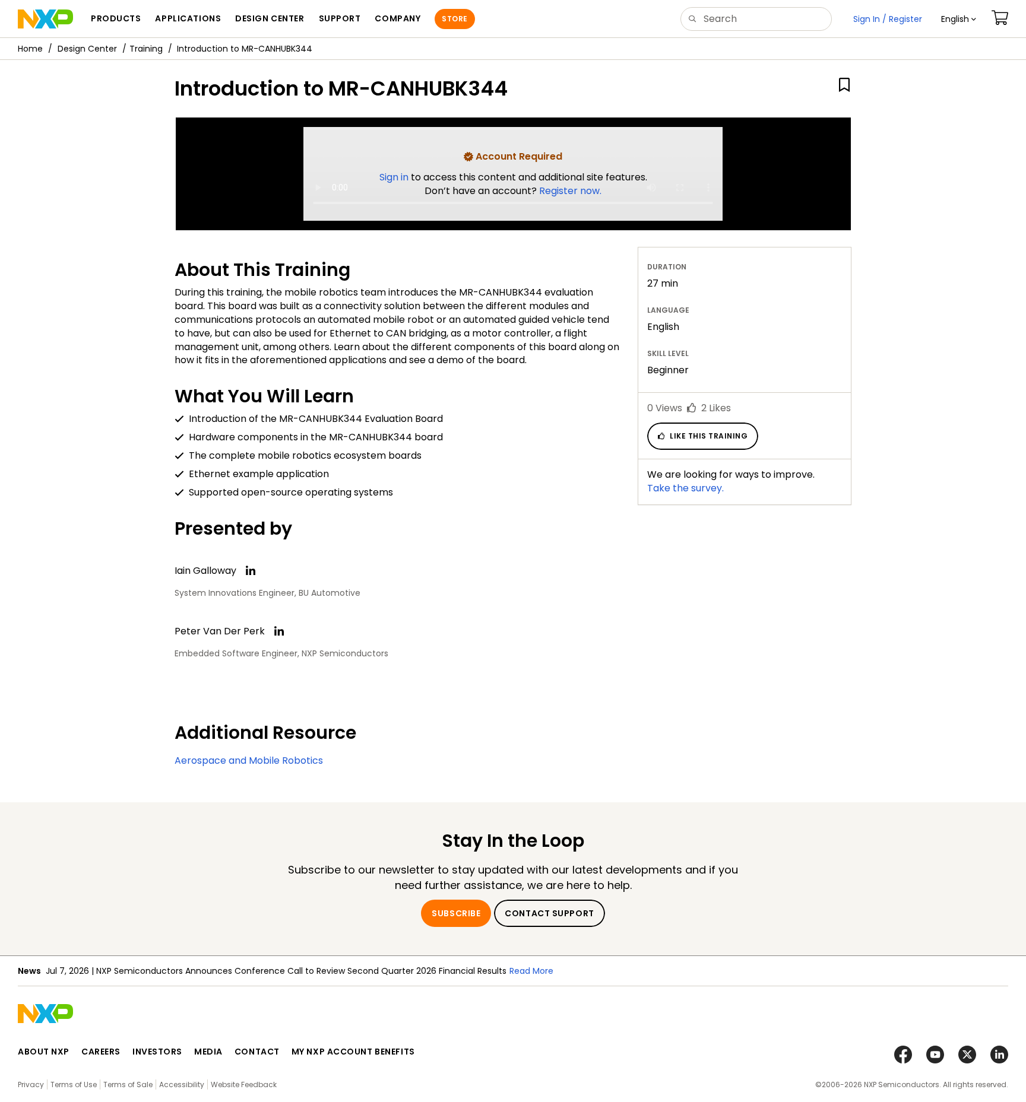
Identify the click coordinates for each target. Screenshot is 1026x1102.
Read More (531, 971)
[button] (959, 19)
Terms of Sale (128, 1084)
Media (208, 1051)
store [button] (454, 19)
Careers (101, 1051)
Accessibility (181, 1084)
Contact (257, 1051)
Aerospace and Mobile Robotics (249, 760)
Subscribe (456, 913)
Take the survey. (685, 488)
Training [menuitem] (146, 49)
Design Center (87, 49)
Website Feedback (244, 1084)
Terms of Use (73, 1084)
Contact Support (549, 913)
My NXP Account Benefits (353, 1051)
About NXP (43, 1051)
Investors (157, 1051)
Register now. (570, 191)
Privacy (31, 1084)
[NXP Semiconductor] (45, 19)
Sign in (395, 177)
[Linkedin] (250, 571)
